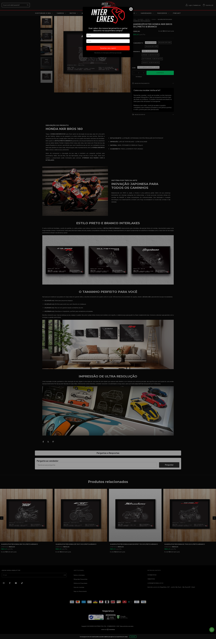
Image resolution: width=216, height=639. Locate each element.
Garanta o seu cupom (108, 48)
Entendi (133, 636)
